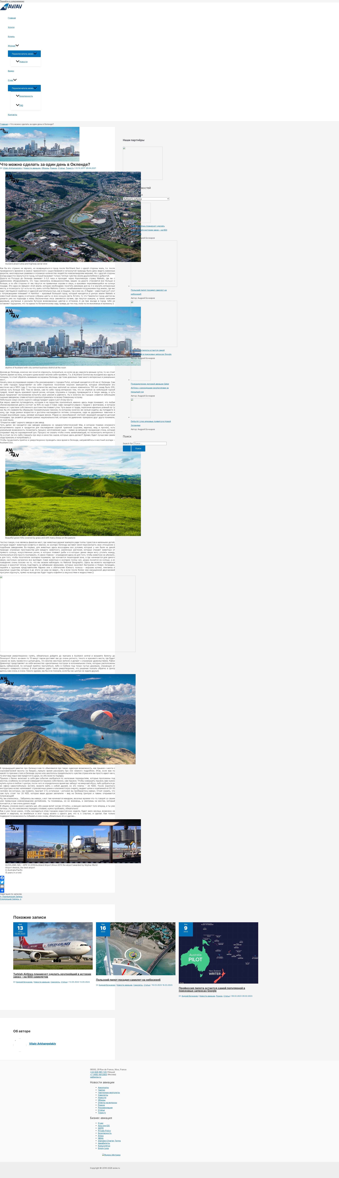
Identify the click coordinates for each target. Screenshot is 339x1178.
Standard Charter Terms (109, 1140)
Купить (11, 36)
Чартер (101, 1090)
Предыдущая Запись (11, 896)
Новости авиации (32, 168)
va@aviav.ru (95, 1077)
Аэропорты (103, 1087)
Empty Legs (103, 1148)
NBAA (100, 1138)
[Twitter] (57, 882)
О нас (10, 80)
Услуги (11, 27)
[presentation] (17, 45)
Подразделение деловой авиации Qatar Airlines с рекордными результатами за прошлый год (150, 388)
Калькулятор (104, 1145)
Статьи (61, 168)
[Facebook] (57, 878)
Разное (53, 168)
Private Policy (104, 1130)
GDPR (101, 1128)
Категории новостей (133, 195)
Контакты (12, 114)
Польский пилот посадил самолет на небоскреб (128, 979)
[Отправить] (57, 890)
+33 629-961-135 (98, 1072)
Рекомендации (105, 1107)
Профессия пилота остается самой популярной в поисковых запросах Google (212, 989)
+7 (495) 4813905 (98, 1074)
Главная (12, 18)
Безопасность (26, 96)
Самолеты (55, 982)
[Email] (57, 886)
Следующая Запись (10, 899)
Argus (101, 1135)
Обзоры (45, 168)
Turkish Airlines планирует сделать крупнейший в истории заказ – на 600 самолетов (52, 975)
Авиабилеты (104, 1143)
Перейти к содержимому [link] (12, 1)
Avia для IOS (104, 1125)
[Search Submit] (127, 448)
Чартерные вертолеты (109, 1092)
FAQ (21, 105)
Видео (11, 71)
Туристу (70, 168)
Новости (23, 61)
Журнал (11, 45)
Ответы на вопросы (107, 1102)
